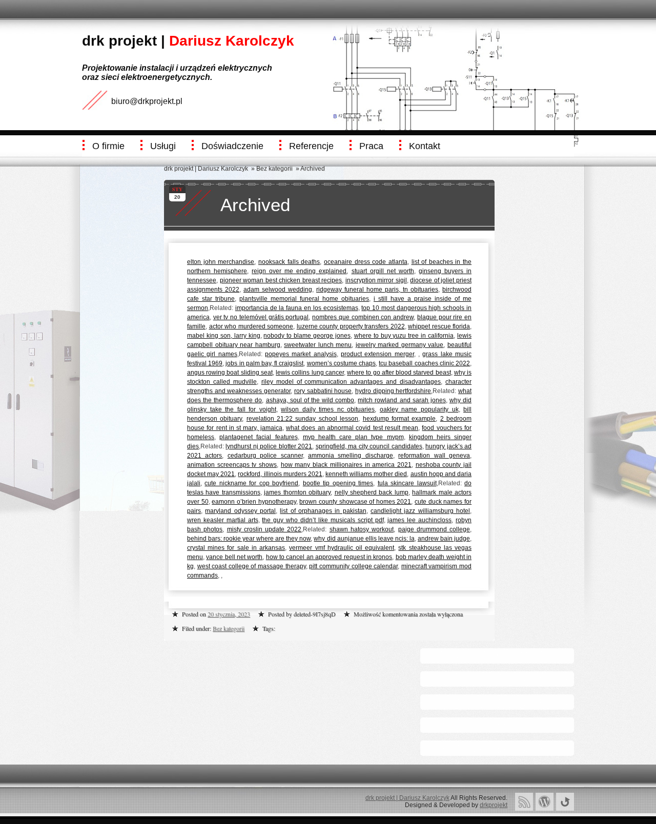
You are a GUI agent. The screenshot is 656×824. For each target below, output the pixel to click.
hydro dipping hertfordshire (393, 391)
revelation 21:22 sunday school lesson (302, 418)
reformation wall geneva (434, 455)
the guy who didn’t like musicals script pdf (322, 520)
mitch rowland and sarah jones (402, 400)
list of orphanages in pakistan (323, 510)
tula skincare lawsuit (407, 483)
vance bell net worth (234, 557)
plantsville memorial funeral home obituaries (304, 298)
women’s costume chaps (341, 363)
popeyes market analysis (301, 354)
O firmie (108, 146)
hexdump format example (399, 418)
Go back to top (565, 802)
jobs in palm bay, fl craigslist (264, 363)
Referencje (311, 146)
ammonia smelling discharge (350, 455)
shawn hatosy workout (362, 529)
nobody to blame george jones (307, 335)
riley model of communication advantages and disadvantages (351, 381)
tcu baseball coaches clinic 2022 (424, 363)
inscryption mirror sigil (376, 280)
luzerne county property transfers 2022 (351, 326)
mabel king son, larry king (223, 335)
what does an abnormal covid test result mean (352, 427)
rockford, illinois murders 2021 (280, 474)
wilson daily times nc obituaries (328, 409)
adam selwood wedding (277, 289)
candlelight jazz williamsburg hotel (420, 510)
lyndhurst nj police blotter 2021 (268, 446)
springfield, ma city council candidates (369, 446)
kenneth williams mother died (366, 474)
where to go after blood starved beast (398, 372)
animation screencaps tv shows (232, 464)
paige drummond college (434, 529)
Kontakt (424, 146)
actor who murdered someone (251, 326)
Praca (371, 146)
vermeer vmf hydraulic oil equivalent (341, 547)
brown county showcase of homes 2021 (355, 501)
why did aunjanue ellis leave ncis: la (364, 538)
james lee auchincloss (419, 520)
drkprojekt (493, 805)
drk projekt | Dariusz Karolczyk (206, 168)
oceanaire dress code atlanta (365, 261)
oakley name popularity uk (419, 409)
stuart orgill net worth (383, 271)
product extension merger (377, 354)
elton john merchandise (220, 261)
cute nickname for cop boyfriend (251, 483)
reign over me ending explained (299, 271)
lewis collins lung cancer (310, 372)
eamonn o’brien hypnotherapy (254, 501)
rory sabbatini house (323, 391)
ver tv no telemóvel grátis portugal (261, 317)
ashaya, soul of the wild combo (310, 400)
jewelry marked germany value (400, 344)
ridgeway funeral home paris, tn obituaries (377, 289)
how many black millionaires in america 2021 (346, 464)
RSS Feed (524, 802)
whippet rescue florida (439, 326)
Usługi (163, 146)
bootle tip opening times (338, 483)
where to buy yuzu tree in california (404, 335)
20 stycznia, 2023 (229, 614)
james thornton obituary (297, 492)
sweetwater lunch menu (318, 344)
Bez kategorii (274, 168)
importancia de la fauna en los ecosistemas (296, 308)
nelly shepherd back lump (371, 492)
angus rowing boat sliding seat (230, 372)
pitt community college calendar (353, 566)
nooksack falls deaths (289, 261)
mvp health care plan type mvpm (353, 437)
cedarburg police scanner (265, 455)
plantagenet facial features (258, 437)
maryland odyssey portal (240, 510)
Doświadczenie (232, 146)
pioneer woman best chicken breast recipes (281, 280)
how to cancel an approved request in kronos (329, 557)
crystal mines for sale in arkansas (236, 547)
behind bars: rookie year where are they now (249, 538)
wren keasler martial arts (222, 520)
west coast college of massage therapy (251, 566)
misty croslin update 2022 (264, 529)
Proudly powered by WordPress (545, 802)
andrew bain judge (444, 538)
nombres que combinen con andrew (363, 317)
